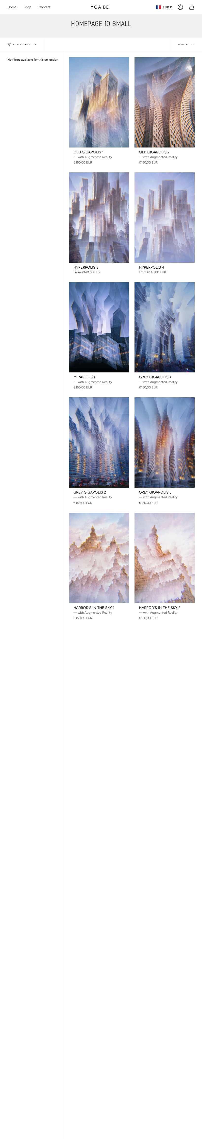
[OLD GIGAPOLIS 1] (99, 102)
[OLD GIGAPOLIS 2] (165, 102)
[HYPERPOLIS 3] (99, 217)
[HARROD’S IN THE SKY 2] (165, 558)
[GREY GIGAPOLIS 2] (99, 442)
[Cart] (191, 7)
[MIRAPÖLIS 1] (99, 327)
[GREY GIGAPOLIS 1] (165, 327)
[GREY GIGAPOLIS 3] (165, 442)
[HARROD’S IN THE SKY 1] (99, 558)
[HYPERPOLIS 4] (165, 217)
